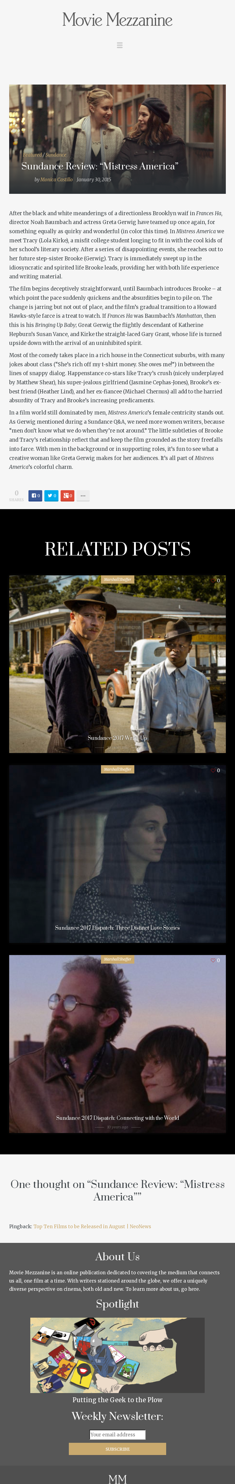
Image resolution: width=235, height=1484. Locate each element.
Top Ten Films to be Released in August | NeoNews (92, 1226)
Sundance (56, 155)
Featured (32, 155)
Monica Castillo (56, 180)
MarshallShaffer (117, 579)
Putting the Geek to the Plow (117, 1400)
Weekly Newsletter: (117, 1417)
